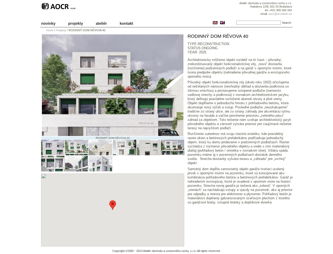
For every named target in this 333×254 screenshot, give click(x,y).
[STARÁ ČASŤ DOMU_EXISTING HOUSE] (53, 154)
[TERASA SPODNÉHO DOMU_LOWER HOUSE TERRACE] (76, 170)
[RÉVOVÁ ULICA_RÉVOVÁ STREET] (172, 154)
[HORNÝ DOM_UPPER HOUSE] (100, 170)
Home (50, 30)
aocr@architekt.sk (280, 13)
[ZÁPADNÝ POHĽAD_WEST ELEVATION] (148, 154)
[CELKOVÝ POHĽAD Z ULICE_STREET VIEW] (76, 154)
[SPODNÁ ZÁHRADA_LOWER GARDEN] (53, 170)
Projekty (61, 30)
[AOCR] (59, 9)
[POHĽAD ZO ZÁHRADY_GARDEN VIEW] (100, 154)
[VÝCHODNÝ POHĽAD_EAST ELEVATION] (124, 154)
